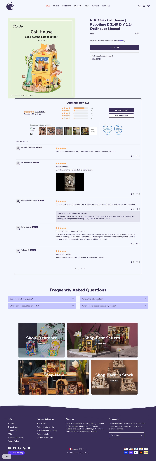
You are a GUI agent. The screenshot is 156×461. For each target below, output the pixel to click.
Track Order (13, 427)
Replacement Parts (15, 437)
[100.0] (107, 129)
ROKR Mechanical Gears (47, 430)
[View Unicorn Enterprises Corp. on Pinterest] (24, 448)
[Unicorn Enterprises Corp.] (10, 6)
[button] (95, 6)
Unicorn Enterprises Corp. (80, 453)
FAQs (10, 434)
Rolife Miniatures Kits (45, 427)
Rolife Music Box (43, 434)
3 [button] (78, 269)
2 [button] (75, 269)
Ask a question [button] (121, 116)
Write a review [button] (121, 110)
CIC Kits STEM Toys (45, 437)
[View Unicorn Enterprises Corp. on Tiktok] (14, 448)
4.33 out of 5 (40, 112)
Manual (11, 423)
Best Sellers (41, 423)
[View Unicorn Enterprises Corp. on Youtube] (29, 448)
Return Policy (13, 441)
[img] (137, 33)
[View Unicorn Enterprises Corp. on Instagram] (9, 448)
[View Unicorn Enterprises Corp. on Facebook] (19, 448)
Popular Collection (45, 419)
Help (10, 419)
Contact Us (12, 430)
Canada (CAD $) (78, 449)
